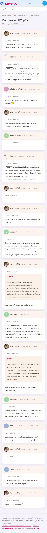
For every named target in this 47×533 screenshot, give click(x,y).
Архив (4, 15)
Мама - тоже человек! (20, 15)
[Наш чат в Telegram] (44, 3)
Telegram (36, 528)
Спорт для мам (34, 15)
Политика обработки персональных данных (16, 526)
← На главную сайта (29, 3)
